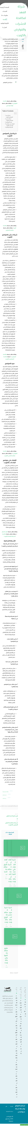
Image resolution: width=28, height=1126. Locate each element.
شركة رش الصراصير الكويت (9, 116)
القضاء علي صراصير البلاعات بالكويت (10, 124)
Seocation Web (5, 791)
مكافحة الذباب (16, 1067)
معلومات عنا (21, 1019)
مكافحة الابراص (10, 230)
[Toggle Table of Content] (14, 113)
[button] (16, 807)
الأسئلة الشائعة (9, 127)
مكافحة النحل (16, 1078)
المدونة (21, 1028)
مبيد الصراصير (9, 122)
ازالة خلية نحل (9, 105)
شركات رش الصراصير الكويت (9, 119)
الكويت (25, 1014)
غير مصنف (4, 798)
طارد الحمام (5, 531)
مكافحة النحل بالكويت (9, 455)
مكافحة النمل (16, 1041)
